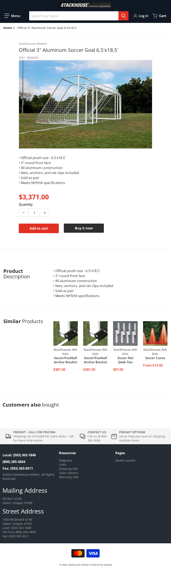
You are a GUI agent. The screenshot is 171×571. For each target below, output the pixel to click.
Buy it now (84, 228)
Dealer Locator (125, 460)
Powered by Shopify (101, 564)
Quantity (26, 204)
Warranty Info (68, 477)
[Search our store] (123, 15)
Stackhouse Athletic (78, 564)
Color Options (68, 473)
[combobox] (77, 15)
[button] (12, 15)
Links (62, 465)
